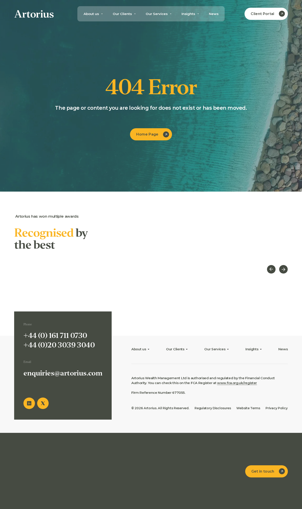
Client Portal (262, 14)
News (213, 14)
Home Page (147, 134)
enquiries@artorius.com (62, 373)
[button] (271, 270)
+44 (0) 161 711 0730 (55, 335)
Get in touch (262, 471)
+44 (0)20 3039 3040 (59, 345)
